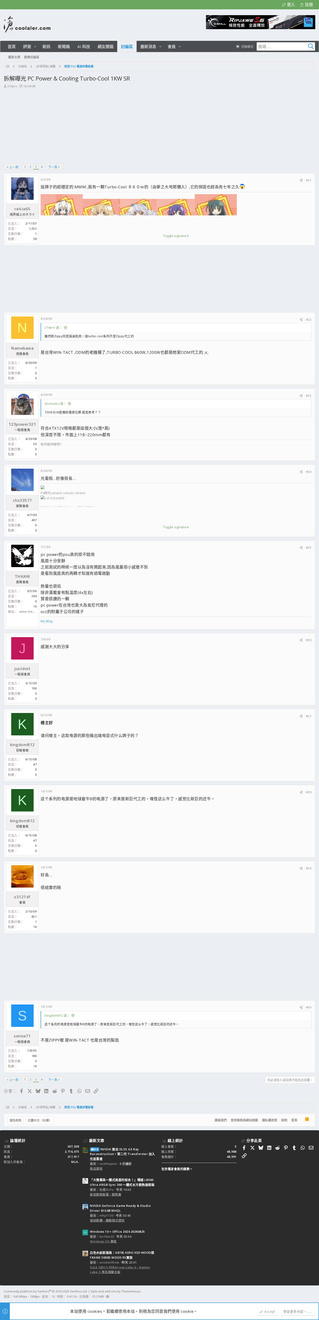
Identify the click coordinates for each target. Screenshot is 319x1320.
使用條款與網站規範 (244, 1120)
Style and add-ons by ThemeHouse (116, 1291)
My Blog (47, 621)
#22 (309, 319)
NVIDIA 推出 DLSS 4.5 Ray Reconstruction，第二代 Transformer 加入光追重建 (122, 1154)
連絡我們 (221, 1120)
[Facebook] (313, 1294)
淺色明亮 (15, 1120)
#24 (309, 472)
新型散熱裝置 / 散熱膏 (105, 1194)
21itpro (12, 86)
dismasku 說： (56, 403)
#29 (309, 868)
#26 (309, 640)
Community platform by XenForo (46, 1291)
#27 (309, 716)
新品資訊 (96, 1168)
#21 (309, 180)
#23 (309, 395)
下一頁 (52, 167)
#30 (309, 1007)
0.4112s (72, 1296)
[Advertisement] (159, 123)
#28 (309, 792)
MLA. (75, 1162)
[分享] (301, 180)
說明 (284, 1120)
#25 (309, 547)
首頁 (294, 1120)
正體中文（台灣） (40, 1120)
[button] (35, 46)
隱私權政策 (269, 1120)
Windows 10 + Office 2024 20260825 (117, 1231)
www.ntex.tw (29, 611)
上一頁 (13, 167)
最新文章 (96, 1140)
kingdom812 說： (57, 1015)
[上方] (301, 1120)
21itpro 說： (53, 327)
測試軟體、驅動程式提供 (107, 1220)
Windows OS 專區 (103, 1241)
